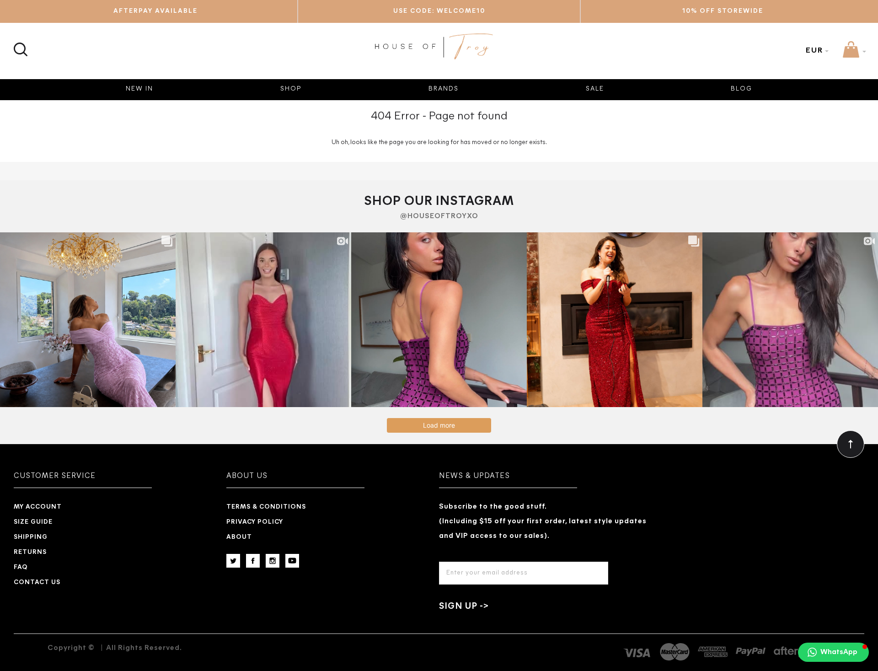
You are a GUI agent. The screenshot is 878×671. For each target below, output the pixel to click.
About (239, 537)
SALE (595, 89)
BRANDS (443, 89)
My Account (38, 507)
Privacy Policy (254, 522)
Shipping (31, 537)
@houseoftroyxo (439, 216)
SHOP (291, 89)
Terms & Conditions (266, 507)
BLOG (741, 89)
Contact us (37, 582)
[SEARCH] (19, 44)
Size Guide (33, 522)
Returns (30, 552)
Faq (21, 567)
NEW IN (139, 89)
